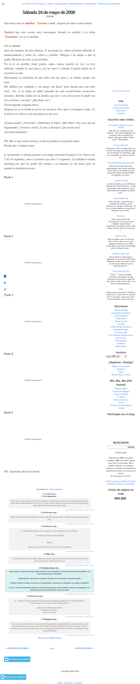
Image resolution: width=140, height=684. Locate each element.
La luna (48, 496)
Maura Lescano (121, 400)
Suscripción (121, 111)
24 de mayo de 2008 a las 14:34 (79, 551)
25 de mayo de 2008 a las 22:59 (79, 616)
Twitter (121, 372)
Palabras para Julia (121, 254)
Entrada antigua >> (84, 648)
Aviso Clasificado (121, 198)
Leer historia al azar (121, 91)
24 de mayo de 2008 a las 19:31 (79, 565)
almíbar (30, 23)
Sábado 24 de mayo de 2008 (48, 12)
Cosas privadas (55, 489)
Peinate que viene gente (121, 405)
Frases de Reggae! (121, 391)
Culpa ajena (121, 318)
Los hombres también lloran (121, 335)
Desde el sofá (121, 321)
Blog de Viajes (121, 389)
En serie (121, 324)
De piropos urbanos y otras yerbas (121, 126)
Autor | (61, 683)
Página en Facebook (121, 366)
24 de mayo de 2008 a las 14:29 (79, 524)
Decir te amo (120, 236)
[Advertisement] (50, 483)
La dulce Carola (121, 181)
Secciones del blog (121, 108)
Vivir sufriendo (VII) (121, 271)
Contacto (121, 113)
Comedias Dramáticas (121, 313)
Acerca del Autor (121, 105)
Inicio (52, 649)
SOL (48, 554)
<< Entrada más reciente (17, 648)
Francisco (11, 37)
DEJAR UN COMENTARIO (49, 638)
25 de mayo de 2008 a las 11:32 (80, 594)
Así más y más (46, 23)
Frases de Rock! (121, 394)
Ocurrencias (121, 338)
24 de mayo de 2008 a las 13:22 (79, 510)
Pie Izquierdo (121, 341)
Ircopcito (121, 397)
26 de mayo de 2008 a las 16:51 (79, 635)
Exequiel (48, 619)
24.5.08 (50, 16)
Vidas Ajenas (120, 346)
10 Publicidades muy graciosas (121, 163)
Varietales (121, 343)
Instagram (121, 369)
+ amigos (121, 408)
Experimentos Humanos (121, 327)
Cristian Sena (48, 568)
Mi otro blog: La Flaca (121, 375)
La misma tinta (121, 332)
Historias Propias (121, 330)
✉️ (5, 295)
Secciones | (69, 683)
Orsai (121, 403)
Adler (121, 289)
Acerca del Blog (121, 310)
